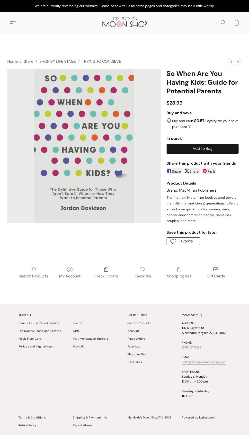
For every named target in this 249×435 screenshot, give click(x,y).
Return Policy (27, 425)
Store (28, 61)
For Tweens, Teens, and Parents (39, 331)
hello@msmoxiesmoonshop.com (204, 362)
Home (12, 61)
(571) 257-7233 (191, 347)
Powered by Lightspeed (198, 417)
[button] (124, 22)
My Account (69, 276)
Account (133, 331)
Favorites (143, 276)
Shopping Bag (179, 276)
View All (78, 346)
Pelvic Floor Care (30, 339)
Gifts (76, 331)
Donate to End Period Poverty (38, 323)
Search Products (33, 276)
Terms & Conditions (32, 417)
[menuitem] (231, 61)
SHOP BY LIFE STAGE (57, 61)
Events (77, 323)
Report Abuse (82, 425)
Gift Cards (216, 276)
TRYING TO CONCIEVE (101, 61)
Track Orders (106, 276)
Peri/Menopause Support (90, 339)
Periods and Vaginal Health (36, 346)
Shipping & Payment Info (90, 417)
